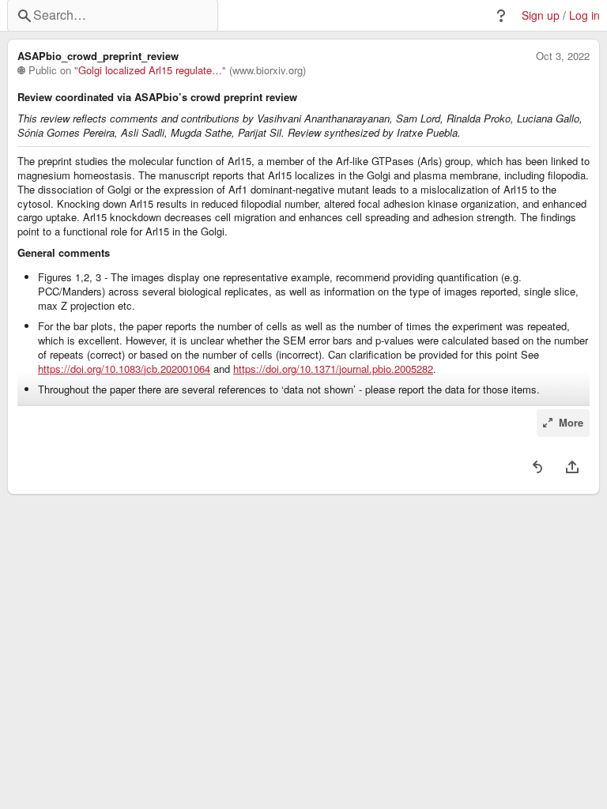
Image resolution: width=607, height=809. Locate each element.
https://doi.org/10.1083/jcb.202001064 (124, 369)
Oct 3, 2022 (563, 56)
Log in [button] (584, 15)
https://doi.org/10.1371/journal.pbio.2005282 (333, 369)
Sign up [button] (541, 15)
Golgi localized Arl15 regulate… (150, 70)
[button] (501, 16)
